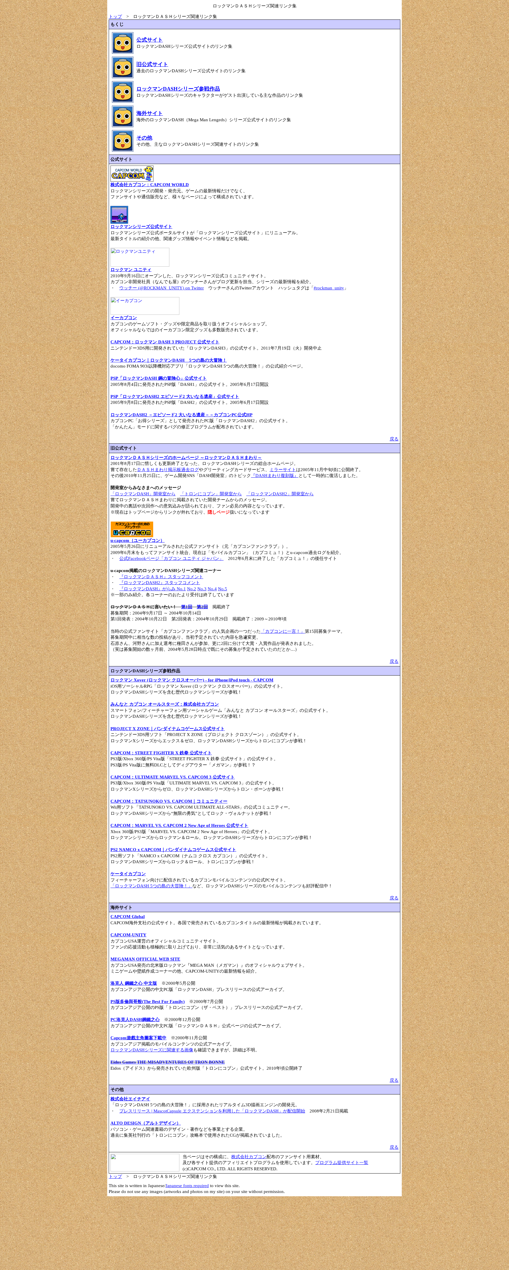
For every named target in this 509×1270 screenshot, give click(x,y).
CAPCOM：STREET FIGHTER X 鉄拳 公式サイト (161, 752)
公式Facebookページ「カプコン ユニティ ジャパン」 (171, 558)
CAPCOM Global (127, 916)
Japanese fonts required (187, 1185)
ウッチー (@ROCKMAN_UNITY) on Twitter (161, 288)
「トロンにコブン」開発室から (211, 493)
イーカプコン (123, 317)
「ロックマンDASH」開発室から (143, 493)
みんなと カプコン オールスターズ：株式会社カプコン (164, 704)
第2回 (202, 606)
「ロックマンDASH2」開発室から (280, 493)
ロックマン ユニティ (130, 269)
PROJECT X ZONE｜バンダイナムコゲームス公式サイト (167, 728)
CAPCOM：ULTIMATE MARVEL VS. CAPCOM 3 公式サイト (172, 777)
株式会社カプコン (249, 1156)
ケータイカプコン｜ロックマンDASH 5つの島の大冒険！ (168, 360)
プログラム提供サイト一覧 (341, 1162)
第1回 (186, 606)
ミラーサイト (283, 469)
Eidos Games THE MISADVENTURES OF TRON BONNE (167, 1062)
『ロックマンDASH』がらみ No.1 (152, 588)
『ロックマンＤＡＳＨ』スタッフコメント (161, 576)
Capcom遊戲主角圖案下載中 (138, 1037)
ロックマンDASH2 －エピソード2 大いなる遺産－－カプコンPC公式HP (181, 414)
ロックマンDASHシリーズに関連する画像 (151, 1050)
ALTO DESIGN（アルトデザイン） (145, 1123)
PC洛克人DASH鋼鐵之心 (135, 1019)
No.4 (212, 588)
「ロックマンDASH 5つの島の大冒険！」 (151, 886)
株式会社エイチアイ (130, 1099)
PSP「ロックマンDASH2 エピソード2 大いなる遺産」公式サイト (174, 396)
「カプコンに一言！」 (283, 631)
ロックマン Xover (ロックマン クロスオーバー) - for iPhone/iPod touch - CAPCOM (191, 680)
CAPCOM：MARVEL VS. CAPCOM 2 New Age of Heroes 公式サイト (179, 825)
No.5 (222, 588)
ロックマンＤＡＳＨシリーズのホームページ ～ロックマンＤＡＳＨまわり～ (186, 457)
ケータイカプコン (128, 873)
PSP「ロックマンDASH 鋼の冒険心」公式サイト (158, 378)
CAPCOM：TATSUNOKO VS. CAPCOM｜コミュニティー (168, 801)
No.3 (201, 588)
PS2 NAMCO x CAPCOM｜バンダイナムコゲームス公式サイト (173, 849)
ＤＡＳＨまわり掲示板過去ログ (168, 469)
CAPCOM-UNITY (128, 935)
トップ (115, 16)
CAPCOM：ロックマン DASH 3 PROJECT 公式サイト (164, 342)
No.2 (191, 588)
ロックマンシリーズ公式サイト (141, 226)
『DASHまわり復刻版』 (274, 475)
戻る (394, 439)
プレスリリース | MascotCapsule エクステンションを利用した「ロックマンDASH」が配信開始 (212, 1111)
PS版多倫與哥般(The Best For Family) (147, 1001)
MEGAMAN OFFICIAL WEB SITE (145, 959)
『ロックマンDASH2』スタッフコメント (159, 582)
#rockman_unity (329, 288)
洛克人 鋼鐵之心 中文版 (133, 983)
